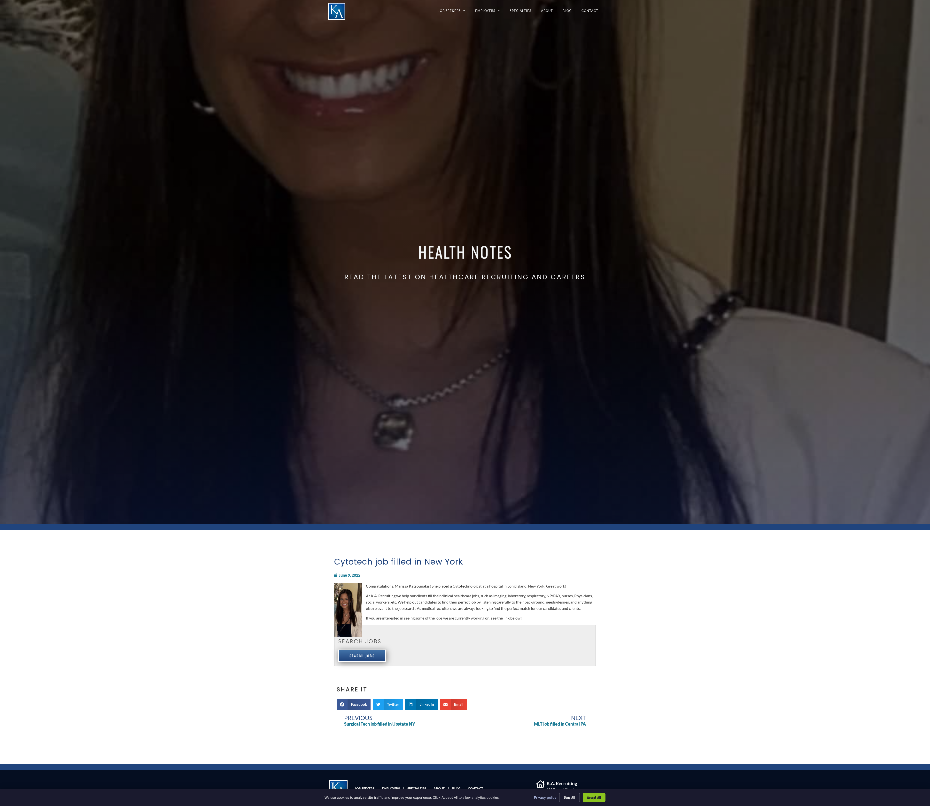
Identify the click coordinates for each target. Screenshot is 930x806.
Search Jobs (362, 655)
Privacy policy (545, 797)
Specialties (523, 12)
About (549, 12)
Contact (592, 12)
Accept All (594, 797)
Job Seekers (454, 12)
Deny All (569, 797)
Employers (490, 12)
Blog (570, 12)
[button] (354, 704)
